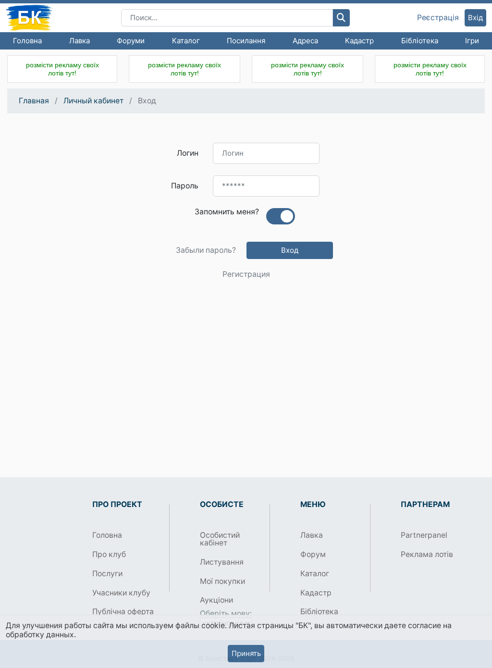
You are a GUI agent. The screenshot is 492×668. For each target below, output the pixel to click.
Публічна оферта (123, 611)
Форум (313, 554)
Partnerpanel (424, 535)
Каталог (186, 40)
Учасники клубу (121, 592)
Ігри (472, 40)
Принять (246, 653)
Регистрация (246, 274)
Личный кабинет (93, 100)
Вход (289, 250)
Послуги (107, 573)
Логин (187, 153)
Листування (222, 562)
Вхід (475, 17)
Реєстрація (438, 18)
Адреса (305, 40)
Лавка (79, 40)
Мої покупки (222, 581)
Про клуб (109, 554)
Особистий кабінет (220, 539)
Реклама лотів (427, 554)
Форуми (131, 40)
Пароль (184, 185)
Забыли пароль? (206, 250)
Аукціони (216, 600)
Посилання (246, 40)
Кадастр (359, 40)
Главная (34, 100)
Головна (27, 40)
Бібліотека (419, 40)
